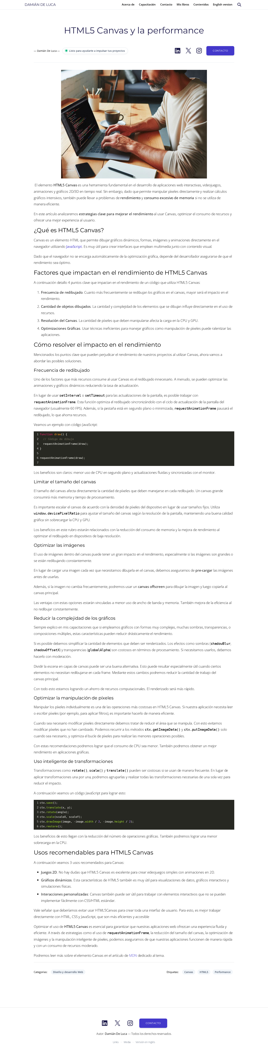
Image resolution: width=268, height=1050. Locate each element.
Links (116, 1042)
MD (131, 955)
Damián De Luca (40, 4)
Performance (223, 972)
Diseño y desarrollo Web (68, 972)
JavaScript (74, 246)
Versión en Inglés (145, 1042)
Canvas (188, 972)
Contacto (220, 50)
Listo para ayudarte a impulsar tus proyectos (97, 50)
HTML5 (204, 972)
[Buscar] (239, 4)
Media (127, 1042)
